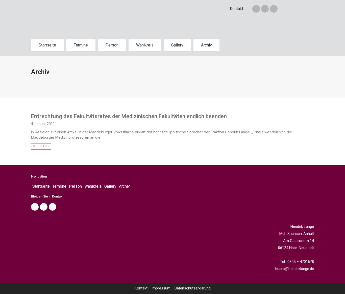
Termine (81, 45)
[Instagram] (274, 9)
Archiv (206, 45)
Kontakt (236, 8)
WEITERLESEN (41, 146)
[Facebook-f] (256, 9)
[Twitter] (265, 9)
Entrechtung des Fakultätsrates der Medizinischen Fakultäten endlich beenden (129, 116)
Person (112, 45)
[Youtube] (52, 207)
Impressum (161, 288)
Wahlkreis (145, 45)
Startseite (47, 45)
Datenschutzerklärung (193, 288)
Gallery (177, 45)
